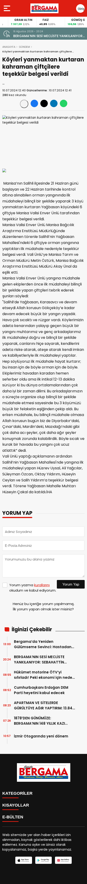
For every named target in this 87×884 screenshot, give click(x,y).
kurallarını (42, 585)
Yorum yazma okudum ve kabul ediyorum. (32, 588)
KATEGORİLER (17, 793)
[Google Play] (43, 860)
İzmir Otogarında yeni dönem (41, 736)
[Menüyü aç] (7, 8)
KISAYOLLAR (15, 805)
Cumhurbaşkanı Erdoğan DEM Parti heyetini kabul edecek (41, 690)
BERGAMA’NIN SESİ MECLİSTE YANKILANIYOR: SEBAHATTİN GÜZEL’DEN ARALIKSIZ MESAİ (48, 36)
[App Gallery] (63, 860)
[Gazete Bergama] (44, 8)
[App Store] (23, 860)
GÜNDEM (24, 47)
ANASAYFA (8, 47)
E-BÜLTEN (12, 817)
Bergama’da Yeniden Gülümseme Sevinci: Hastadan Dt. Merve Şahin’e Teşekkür (42, 644)
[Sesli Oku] (24, 104)
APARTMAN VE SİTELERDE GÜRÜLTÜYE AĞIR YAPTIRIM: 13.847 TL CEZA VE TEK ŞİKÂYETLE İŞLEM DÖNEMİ (44, 705)
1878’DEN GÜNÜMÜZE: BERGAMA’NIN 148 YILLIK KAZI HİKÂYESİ (39, 721)
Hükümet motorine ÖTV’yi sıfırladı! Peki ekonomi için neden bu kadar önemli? (44, 675)
